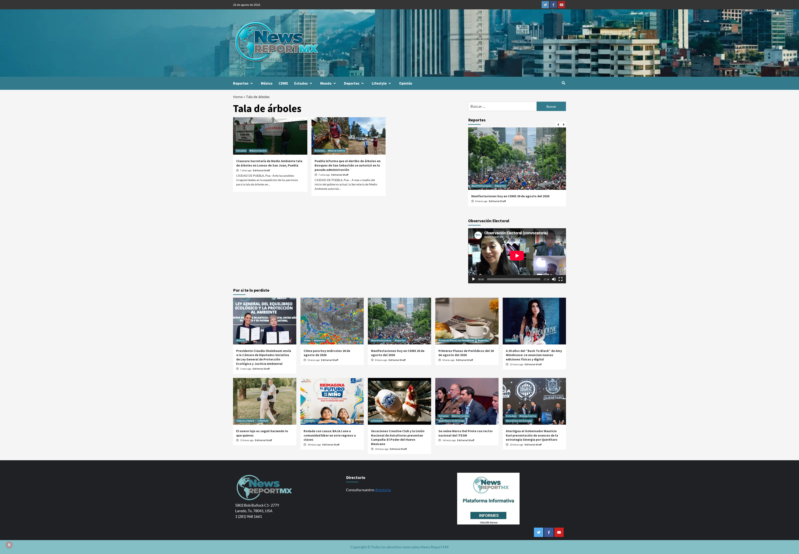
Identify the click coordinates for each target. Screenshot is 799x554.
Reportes (240, 83)
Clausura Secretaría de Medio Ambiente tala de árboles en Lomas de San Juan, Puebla (269, 163)
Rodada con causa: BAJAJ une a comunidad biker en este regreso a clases (330, 435)
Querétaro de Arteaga (452, 420)
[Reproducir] (473, 279)
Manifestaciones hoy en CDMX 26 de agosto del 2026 (510, 196)
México (266, 83)
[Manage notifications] (9, 545)
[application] (517, 255)
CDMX (283, 83)
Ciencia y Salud (245, 420)
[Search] (563, 83)
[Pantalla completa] (560, 279)
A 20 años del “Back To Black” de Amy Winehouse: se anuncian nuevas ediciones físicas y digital (534, 355)
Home (238, 96)
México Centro (258, 150)
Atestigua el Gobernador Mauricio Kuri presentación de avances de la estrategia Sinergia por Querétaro (532, 435)
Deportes (351, 83)
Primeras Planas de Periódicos (456, 340)
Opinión (405, 83)
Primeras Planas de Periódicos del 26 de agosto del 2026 (466, 353)
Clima (307, 340)
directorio (383, 489)
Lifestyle (379, 83)
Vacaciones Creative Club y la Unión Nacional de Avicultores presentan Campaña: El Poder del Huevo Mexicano (397, 437)
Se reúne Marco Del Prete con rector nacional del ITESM (465, 433)
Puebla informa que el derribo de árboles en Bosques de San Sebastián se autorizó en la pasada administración (348, 165)
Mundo (325, 83)
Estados (301, 83)
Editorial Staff (261, 170)
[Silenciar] (554, 279)
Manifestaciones (481, 185)
